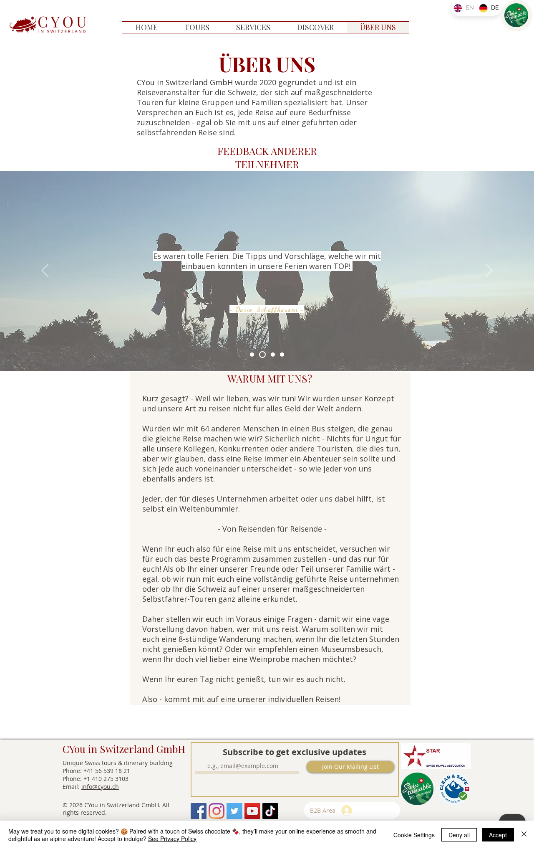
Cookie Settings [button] (414, 835)
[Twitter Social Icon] (234, 811)
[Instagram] (216, 811)
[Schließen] (524, 834)
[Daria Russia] (262, 354)
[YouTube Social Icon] (252, 811)
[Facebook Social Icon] (199, 811)
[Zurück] (45, 271)
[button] (197, 27)
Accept (498, 835)
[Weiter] (489, 271)
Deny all (459, 835)
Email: (72, 787)
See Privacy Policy (172, 838)
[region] (516, 15)
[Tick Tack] (270, 811)
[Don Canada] (252, 354)
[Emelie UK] (282, 354)
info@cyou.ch (100, 787)
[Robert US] (273, 354)
